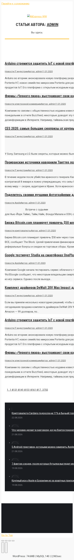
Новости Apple (13, 202)
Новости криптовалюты (18, 230)
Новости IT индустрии (16, 71)
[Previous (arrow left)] (2, 547)
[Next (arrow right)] (6, 547)
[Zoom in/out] (13, 540)
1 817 (38, 389)
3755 (45, 389)
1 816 (31, 389)
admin (52, 24)
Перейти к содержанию (15, 3)
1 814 (19, 389)
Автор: (35, 71)
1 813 (13, 389)
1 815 (25, 389)
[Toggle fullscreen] (9, 540)
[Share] (6, 540)
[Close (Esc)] (2, 540)
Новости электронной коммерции (23, 104)
